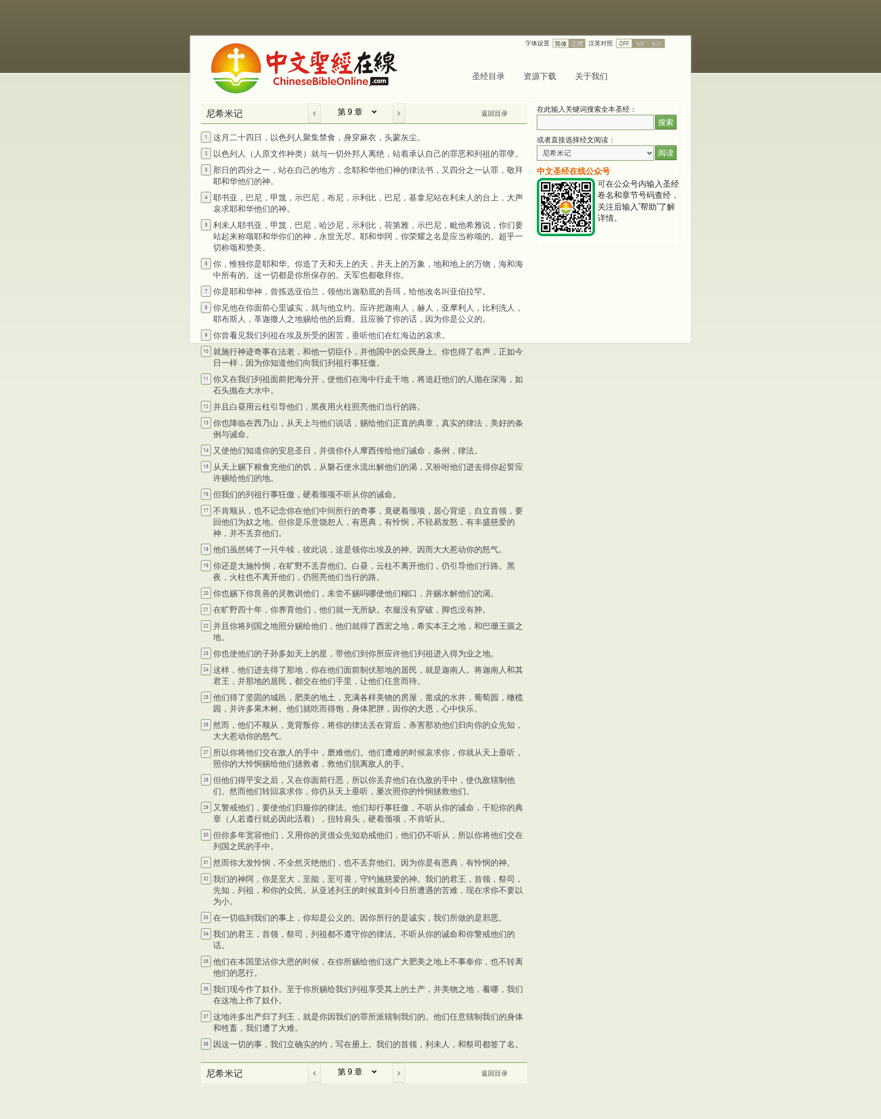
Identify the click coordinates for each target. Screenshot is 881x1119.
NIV (640, 43)
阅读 (665, 152)
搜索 (665, 122)
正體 (577, 43)
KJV (656, 43)
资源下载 (540, 75)
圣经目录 (488, 75)
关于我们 (591, 75)
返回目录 (494, 113)
